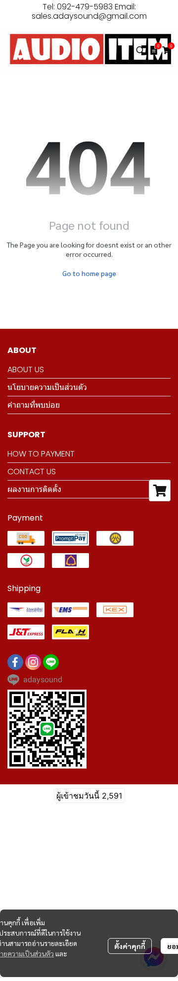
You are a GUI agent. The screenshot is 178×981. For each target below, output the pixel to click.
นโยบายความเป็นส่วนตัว (47, 387)
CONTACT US (31, 471)
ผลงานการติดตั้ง (34, 489)
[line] (51, 662)
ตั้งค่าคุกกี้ (129, 946)
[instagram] (33, 662)
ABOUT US (25, 369)
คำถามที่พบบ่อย (33, 405)
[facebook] (15, 662)
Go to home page (89, 273)
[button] (140, 50)
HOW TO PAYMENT (41, 453)
